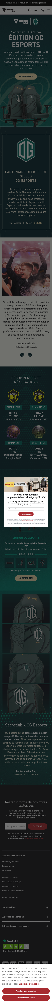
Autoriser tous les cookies (26, 991)
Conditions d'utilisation (29, 983)
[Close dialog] (45, 479)
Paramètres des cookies (26, 997)
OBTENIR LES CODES (26, 514)
